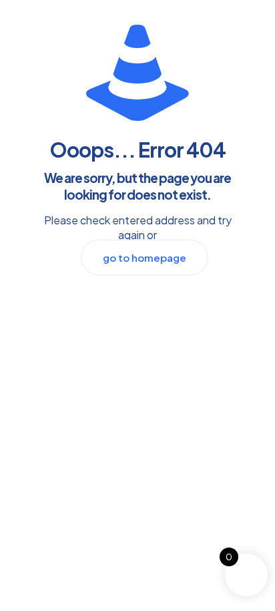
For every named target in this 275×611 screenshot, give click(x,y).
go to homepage (144, 257)
